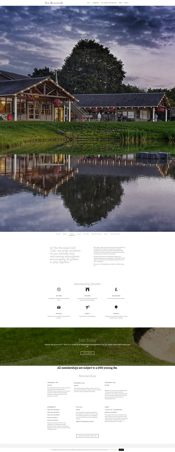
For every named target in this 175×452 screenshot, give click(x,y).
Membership (96, 2)
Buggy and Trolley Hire (114, 234)
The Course (58, 234)
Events (120, 2)
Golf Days (79, 234)
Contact (126, 2)
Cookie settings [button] (113, 449)
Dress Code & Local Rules (96, 234)
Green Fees (65, 234)
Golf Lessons (86, 234)
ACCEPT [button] (121, 449)
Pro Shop (106, 234)
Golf (88, 2)
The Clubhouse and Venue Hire (108, 2)
